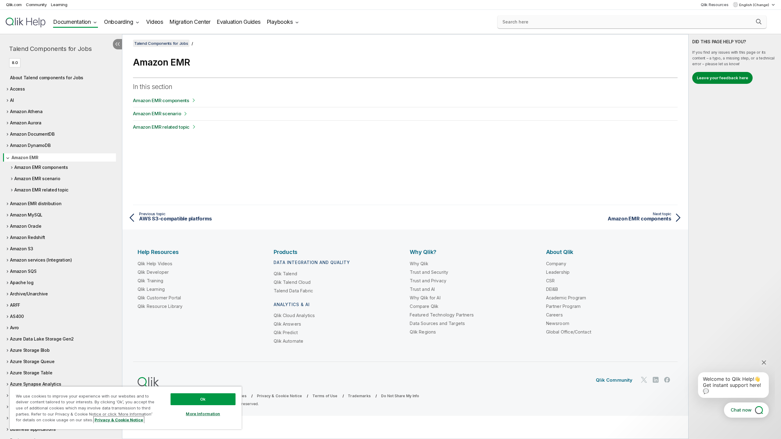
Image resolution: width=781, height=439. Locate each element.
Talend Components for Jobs (50, 48)
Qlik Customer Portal (159, 297)
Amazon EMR (25, 157)
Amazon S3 (21, 248)
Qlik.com (14, 4)
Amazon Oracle (25, 226)
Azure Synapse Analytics (35, 384)
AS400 (17, 316)
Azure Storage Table (31, 372)
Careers (554, 314)
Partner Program (563, 306)
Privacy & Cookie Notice (279, 396)
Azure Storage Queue (32, 361)
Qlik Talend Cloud (292, 282)
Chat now (741, 410)
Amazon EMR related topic (41, 189)
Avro (14, 327)
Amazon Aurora (25, 122)
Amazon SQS (23, 271)
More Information (203, 413)
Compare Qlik (424, 306)
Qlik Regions (423, 331)
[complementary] (735, 236)
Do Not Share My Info (400, 396)
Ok (203, 399)
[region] (126, 407)
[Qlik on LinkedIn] (655, 379)
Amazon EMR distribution (35, 203)
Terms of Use (325, 396)
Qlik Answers (287, 324)
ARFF (15, 305)
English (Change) (754, 5)
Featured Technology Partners (441, 314)
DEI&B (552, 289)
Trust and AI (422, 289)
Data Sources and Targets (437, 323)
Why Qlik (419, 263)
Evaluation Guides (239, 22)
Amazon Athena (26, 111)
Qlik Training (150, 280)
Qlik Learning (151, 289)
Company (556, 263)
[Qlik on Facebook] (667, 379)
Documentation (72, 22)
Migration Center (190, 22)
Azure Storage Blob (30, 350)
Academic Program (566, 297)
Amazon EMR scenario (37, 178)
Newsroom (557, 323)
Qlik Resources (715, 4)
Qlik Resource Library (160, 306)
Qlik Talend (285, 273)
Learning (59, 4)
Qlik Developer (153, 272)
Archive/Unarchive (29, 293)
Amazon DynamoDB (30, 145)
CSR (550, 280)
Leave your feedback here (722, 77)
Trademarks (359, 396)
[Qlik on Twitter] (644, 379)
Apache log (22, 282)
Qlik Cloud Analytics (294, 315)
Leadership (558, 272)
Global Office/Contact (568, 331)
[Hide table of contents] (117, 44)
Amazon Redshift (27, 237)
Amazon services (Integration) (41, 259)
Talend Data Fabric (293, 290)
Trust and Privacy (428, 280)
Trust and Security (429, 272)
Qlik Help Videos (155, 263)
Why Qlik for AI (425, 297)
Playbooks (280, 22)
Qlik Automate (288, 341)
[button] (758, 22)
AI (12, 100)
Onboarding (118, 22)
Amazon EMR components (41, 167)
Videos (154, 22)
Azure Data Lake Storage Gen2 (42, 338)
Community (36, 4)
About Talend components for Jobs (46, 77)
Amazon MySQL (26, 214)
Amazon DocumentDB (32, 134)
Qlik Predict (286, 332)
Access (17, 88)
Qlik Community (614, 380)
